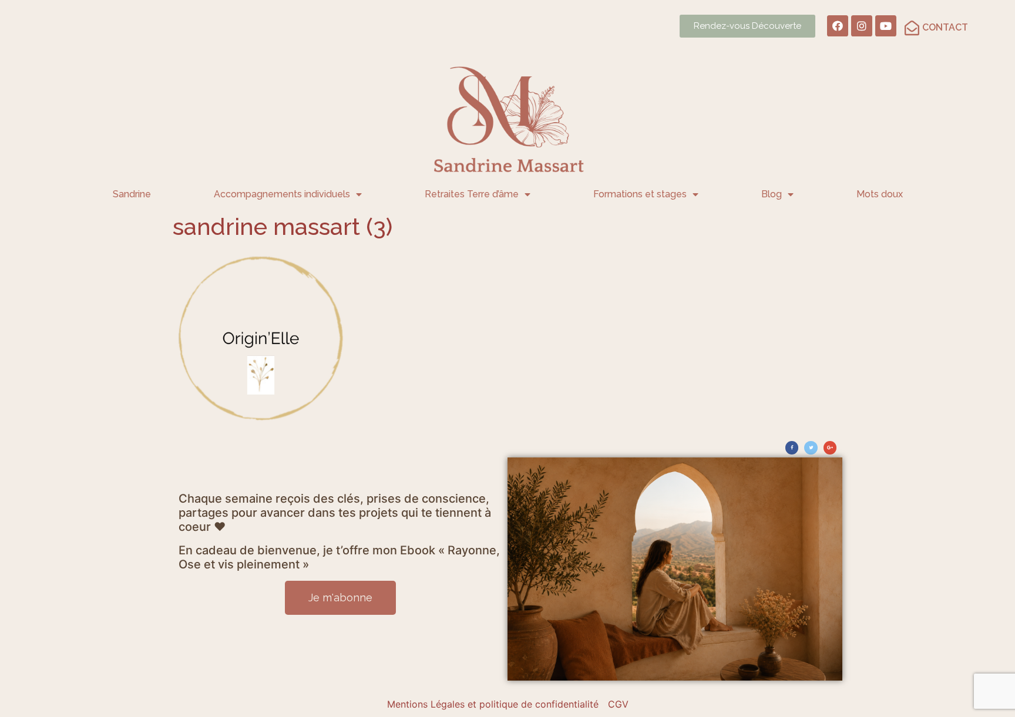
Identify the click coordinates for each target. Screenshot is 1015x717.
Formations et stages (640, 194)
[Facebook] (837, 25)
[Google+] (830, 447)
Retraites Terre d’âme (472, 194)
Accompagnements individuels (282, 194)
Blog (771, 194)
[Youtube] (885, 25)
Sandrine (132, 194)
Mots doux (879, 194)
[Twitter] (810, 447)
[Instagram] (861, 25)
